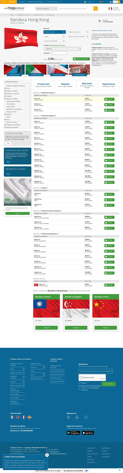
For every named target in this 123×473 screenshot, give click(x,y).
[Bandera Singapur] (76, 308)
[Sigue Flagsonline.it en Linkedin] (77, 417)
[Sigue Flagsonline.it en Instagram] (68, 417)
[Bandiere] (12, 417)
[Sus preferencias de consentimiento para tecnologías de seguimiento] (120, 470)
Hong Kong (50, 15)
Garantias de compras (91, 449)
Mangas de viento (11, 112)
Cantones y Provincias (13, 377)
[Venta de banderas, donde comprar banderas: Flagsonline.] (13, 8)
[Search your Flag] (95, 8)
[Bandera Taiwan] (46, 308)
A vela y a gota (10, 106)
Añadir (110, 99)
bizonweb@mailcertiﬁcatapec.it (57, 453)
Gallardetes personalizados (14, 109)
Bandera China (102, 297)
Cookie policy (105, 456)
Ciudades (13, 382)
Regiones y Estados (16, 373)
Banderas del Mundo (23, 15)
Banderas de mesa (11, 122)
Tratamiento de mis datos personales (90, 386)
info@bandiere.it (54, 451)
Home (3, 2)
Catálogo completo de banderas (15, 86)
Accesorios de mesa (56, 378)
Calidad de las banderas (106, 449)
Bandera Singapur (73, 297)
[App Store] (88, 433)
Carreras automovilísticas (13, 101)
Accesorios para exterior (57, 374)
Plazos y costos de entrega (92, 455)
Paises (12, 369)
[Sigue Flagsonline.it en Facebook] (86, 417)
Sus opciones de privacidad (73, 471)
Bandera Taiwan (43, 297)
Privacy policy (105, 454)
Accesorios (22, 2)
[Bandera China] (105, 308)
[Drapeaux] (23, 417)
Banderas (12, 2)
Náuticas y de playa (16, 385)
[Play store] (73, 433)
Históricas (33, 367)
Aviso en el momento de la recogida (48, 471)
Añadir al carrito (82, 59)
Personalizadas (10, 104)
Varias (32, 374)
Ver (8, 143)
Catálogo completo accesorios (56, 360)
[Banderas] (29, 417)
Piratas (8, 117)
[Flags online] (18, 417)
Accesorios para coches (57, 381)
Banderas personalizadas (35, 2)
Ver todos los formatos (57, 45)
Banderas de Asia (38, 15)
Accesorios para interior (57, 371)
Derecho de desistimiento (91, 461)
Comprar (47, 328)
